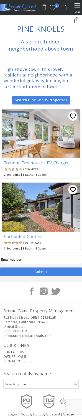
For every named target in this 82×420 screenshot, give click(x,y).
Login (12, 414)
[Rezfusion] (63, 401)
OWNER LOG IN (15, 356)
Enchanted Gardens (24, 236)
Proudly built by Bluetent (40, 414)
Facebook (31, 291)
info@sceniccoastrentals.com (27, 335)
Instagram (43, 291)
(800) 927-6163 (15, 331)
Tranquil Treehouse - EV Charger (36, 162)
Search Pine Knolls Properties (41, 100)
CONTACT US (13, 352)
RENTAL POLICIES (17, 361)
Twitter (55, 291)
